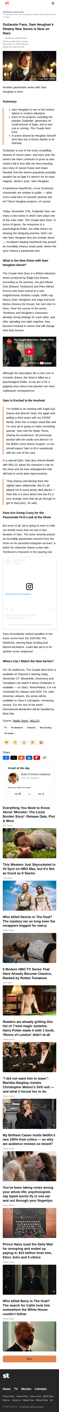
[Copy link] (44, 758)
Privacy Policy (8, 1396)
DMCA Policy (48, 1396)
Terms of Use (35, 1396)
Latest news (18, 12)
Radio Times (20, 720)
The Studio (9, 733)
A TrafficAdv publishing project (31, 1407)
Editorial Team (28, 1400)
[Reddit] (21, 758)
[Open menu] (53, 3)
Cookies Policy (22, 1396)
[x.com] (13, 758)
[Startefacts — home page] (7, 3)
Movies (26, 1389)
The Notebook (17, 728)
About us (6, 1400)
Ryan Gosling (45, 728)
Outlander (31, 728)
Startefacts (7, 12)
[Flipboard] (36, 758)
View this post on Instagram (18, 594)
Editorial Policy (42, 1400)
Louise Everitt (18, 47)
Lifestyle (41, 1389)
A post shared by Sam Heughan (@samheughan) (29, 624)
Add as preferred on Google (15, 41)
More (29, 1359)
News (7, 1389)
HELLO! (35, 720)
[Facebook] (6, 758)
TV (5, 728)
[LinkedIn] (29, 758)
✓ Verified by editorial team (15, 38)
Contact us (16, 1400)
